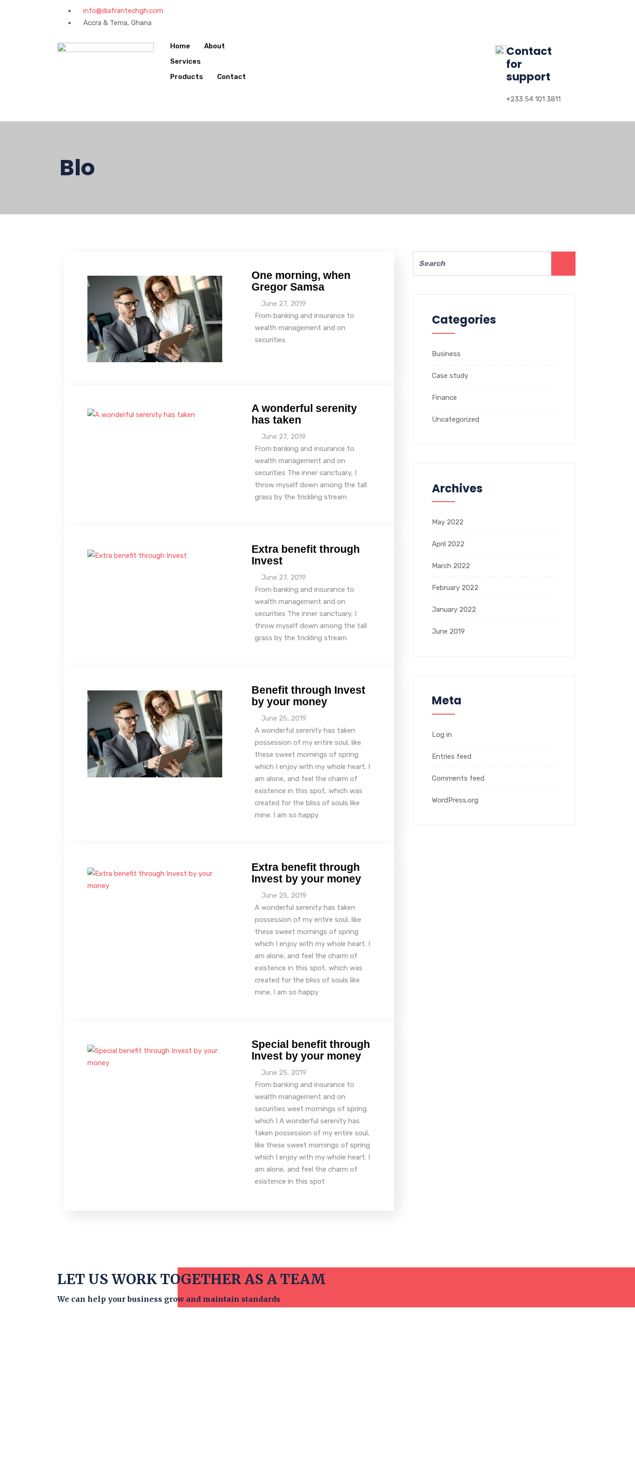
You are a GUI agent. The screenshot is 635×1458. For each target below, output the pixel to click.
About (214, 46)
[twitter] (332, 11)
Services (185, 61)
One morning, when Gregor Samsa (301, 281)
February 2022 (455, 587)
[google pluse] (340, 11)
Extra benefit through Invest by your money (306, 873)
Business (446, 354)
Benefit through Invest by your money (308, 696)
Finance (444, 397)
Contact (231, 77)
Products (186, 77)
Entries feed (451, 756)
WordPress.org (455, 800)
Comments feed (458, 778)
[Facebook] (325, 11)
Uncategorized (455, 419)
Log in (442, 734)
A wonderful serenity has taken (304, 414)
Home (180, 46)
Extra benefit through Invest (305, 555)
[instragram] (347, 11)
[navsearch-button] (272, 44)
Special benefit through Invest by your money (310, 1050)
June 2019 (448, 631)
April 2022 (448, 544)
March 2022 (451, 566)
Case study (450, 375)
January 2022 (454, 609)
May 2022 (447, 522)
